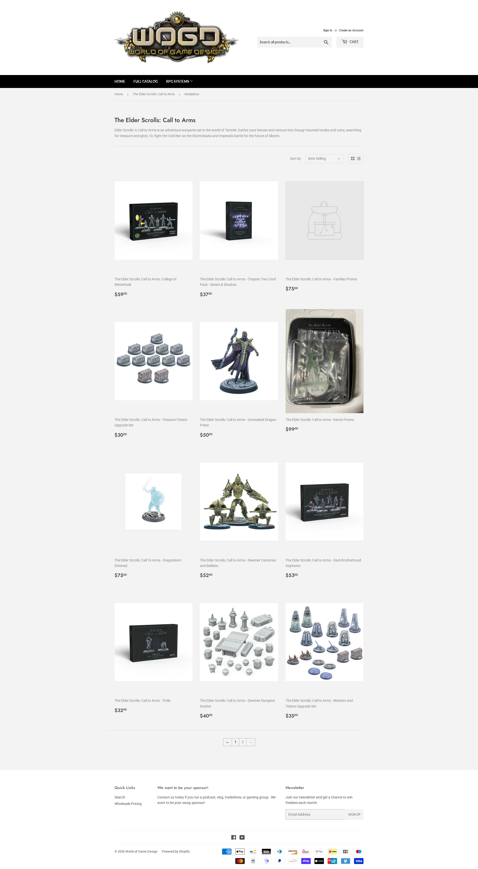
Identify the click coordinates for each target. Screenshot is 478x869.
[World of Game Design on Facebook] (233, 838)
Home (120, 81)
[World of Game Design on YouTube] (242, 838)
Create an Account (351, 30)
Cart (353, 42)
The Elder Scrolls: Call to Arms (154, 94)
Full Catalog (145, 81)
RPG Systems (178, 81)
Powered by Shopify (176, 851)
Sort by (295, 158)
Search (120, 797)
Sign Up (354, 814)
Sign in (327, 30)
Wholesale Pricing (128, 804)
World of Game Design (141, 851)
